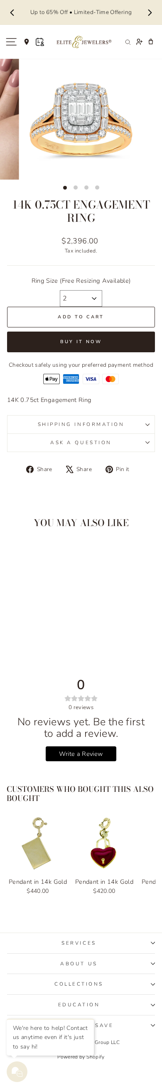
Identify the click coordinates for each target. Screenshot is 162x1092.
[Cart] (151, 42)
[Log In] (139, 42)
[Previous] (12, 12)
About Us (78, 963)
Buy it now (81, 342)
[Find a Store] (26, 42)
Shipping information (81, 424)
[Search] (127, 42)
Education (79, 1004)
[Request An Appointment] (40, 42)
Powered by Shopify (81, 1057)
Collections (78, 984)
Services (78, 943)
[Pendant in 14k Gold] (38, 843)
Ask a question (80, 442)
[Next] (150, 12)
